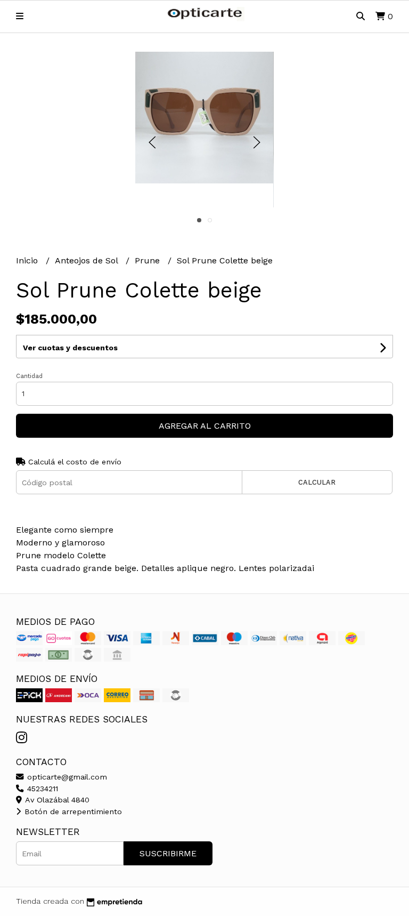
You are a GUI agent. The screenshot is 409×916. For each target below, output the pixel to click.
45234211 (41, 788)
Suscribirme (168, 853)
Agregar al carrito (205, 426)
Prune (148, 260)
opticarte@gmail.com (65, 777)
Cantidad (29, 376)
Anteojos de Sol (87, 260)
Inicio (28, 260)
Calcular (317, 482)
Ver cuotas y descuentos (70, 347)
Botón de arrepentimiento (72, 811)
